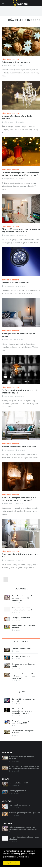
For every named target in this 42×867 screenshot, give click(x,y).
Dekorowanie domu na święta (16, 62)
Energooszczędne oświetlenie (16, 282)
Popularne (21, 641)
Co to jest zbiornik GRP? (21, 648)
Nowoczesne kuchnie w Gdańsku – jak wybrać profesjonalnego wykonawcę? (24, 676)
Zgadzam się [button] (12, 863)
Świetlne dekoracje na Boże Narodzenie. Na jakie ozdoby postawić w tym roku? (21, 173)
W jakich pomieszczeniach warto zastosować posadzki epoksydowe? (24, 598)
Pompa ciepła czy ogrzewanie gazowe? (24, 813)
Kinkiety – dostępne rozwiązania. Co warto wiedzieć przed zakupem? (19, 498)
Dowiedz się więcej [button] (25, 857)
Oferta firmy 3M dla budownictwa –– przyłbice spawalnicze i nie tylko (22, 711)
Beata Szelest (7, 65)
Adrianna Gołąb (8, 396)
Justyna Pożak (8, 503)
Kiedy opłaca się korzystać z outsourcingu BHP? (23, 722)
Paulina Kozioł (8, 339)
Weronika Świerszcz (9, 235)
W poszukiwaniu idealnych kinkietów (19, 446)
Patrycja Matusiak (9, 179)
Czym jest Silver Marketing (22, 618)
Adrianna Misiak (8, 122)
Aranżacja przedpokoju (21, 656)
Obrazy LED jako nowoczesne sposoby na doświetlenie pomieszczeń (21, 230)
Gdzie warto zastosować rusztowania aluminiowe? (22, 609)
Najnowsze (21, 588)
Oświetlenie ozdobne (10, 59)
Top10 (21, 691)
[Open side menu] (3, 3)
